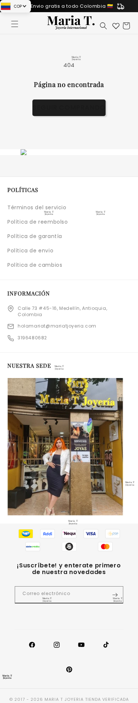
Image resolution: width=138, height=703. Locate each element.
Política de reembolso (37, 221)
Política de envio (30, 250)
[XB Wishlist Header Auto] (116, 26)
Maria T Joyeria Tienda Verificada (87, 699)
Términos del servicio (37, 207)
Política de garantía (34, 236)
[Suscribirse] (115, 595)
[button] (15, 24)
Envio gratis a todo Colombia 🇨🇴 (72, 6)
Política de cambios (34, 265)
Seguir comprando (69, 107)
